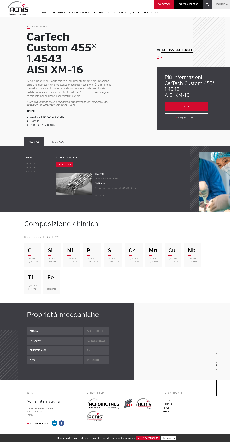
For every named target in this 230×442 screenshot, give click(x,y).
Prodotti (57, 12)
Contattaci (164, 4)
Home (44, 12)
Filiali (166, 408)
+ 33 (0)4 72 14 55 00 (187, 118)
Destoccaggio (152, 12)
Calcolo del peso (188, 4)
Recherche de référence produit (207, 4)
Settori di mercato (80, 12)
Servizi (166, 412)
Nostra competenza (111, 12)
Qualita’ (134, 12)
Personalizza (169, 438)
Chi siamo (167, 404)
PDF (163, 57)
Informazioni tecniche (177, 49)
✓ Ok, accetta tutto (148, 438)
